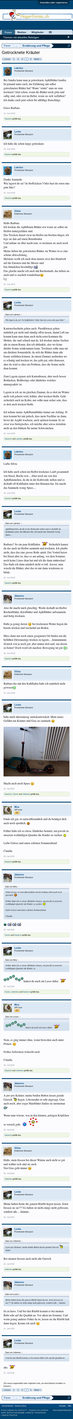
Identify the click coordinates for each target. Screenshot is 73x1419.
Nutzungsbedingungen (62, 1410)
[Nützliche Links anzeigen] (69, 45)
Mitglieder (38, 32)
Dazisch (8, 119)
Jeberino (19, 596)
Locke (17, 131)
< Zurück (6, 59)
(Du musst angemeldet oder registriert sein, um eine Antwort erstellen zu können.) (34, 1384)
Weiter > (37, 59)
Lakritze (18, 68)
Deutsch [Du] (20, 1406)
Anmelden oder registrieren (54, 2)
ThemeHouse (40, 1413)
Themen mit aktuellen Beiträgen (21, 37)
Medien (21, 32)
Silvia (17, 211)
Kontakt (62, 1406)
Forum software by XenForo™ (14, 1410)
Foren (8, 32)
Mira (16, 807)
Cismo (15, 794)
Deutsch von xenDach (38, 1410)
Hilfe (69, 1406)
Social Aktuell (7, 1406)
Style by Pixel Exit (9, 1415)
